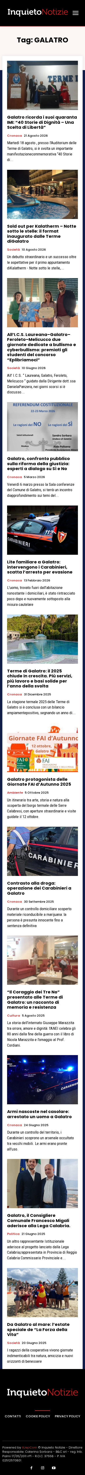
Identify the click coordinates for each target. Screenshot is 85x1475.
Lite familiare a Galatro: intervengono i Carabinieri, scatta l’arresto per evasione (39, 567)
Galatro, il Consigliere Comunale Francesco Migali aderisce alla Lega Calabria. (38, 1220)
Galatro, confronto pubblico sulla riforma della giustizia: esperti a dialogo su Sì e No (38, 464)
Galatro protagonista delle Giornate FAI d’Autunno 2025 (39, 781)
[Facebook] (31, 1468)
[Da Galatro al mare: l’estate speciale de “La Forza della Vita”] (42, 1292)
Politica (13, 1234)
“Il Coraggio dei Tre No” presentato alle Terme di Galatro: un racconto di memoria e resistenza (35, 999)
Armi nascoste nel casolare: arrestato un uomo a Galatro (39, 1114)
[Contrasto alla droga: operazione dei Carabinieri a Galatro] (42, 851)
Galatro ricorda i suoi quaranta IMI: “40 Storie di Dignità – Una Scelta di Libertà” (42, 122)
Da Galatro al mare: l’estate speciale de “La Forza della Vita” (38, 1329)
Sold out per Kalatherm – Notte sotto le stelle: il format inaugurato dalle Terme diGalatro (41, 233)
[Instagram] (42, 1468)
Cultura (13, 1016)
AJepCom (29, 1447)
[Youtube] (53, 1468)
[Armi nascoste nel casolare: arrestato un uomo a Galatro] (42, 1079)
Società (13, 250)
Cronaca (14, 136)
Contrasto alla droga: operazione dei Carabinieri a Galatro (39, 888)
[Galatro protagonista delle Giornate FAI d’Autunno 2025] (42, 747)
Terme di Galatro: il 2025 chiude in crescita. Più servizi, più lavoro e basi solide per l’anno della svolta (39, 678)
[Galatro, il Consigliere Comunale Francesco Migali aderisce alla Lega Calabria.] (42, 1183)
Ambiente (15, 793)
